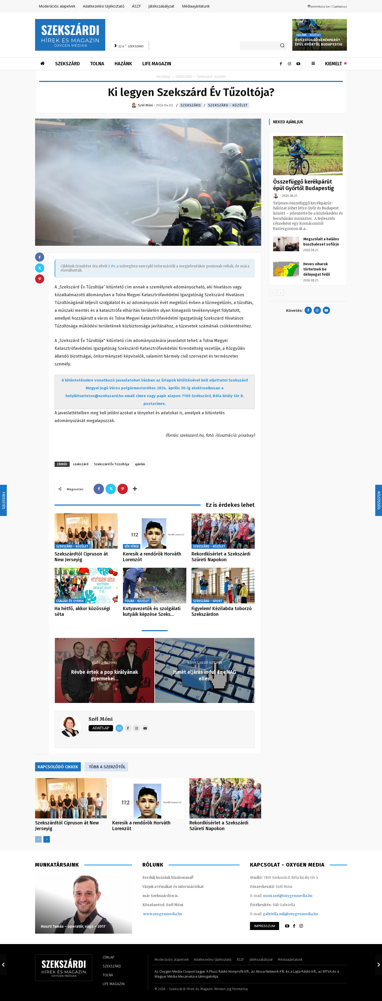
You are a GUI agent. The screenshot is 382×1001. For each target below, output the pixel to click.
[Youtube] (298, 64)
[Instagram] (289, 64)
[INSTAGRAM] (301, 926)
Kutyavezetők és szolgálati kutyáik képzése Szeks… (152, 611)
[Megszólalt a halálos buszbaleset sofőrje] (286, 244)
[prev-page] (38, 839)
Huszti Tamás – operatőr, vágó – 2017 (73, 926)
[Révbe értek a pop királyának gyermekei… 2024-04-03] (3, 964)
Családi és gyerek (70, 601)
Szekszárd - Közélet (228, 105)
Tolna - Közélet (137, 601)
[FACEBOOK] (294, 926)
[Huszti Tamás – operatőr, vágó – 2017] (83, 904)
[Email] (119, 728)
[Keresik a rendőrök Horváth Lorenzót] (154, 531)
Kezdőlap (163, 76)
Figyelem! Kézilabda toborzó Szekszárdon (222, 611)
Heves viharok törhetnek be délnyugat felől (316, 269)
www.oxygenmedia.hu (162, 914)
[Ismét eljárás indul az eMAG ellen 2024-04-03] (378, 964)
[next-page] (46, 839)
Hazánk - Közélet (309, 35)
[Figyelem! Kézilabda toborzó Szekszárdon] (223, 585)
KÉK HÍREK (131, 546)
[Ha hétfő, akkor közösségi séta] (86, 585)
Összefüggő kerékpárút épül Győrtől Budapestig (319, 42)
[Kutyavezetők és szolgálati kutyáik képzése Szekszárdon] (154, 585)
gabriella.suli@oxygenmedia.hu (290, 914)
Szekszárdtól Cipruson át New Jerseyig (81, 557)
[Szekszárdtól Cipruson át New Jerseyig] (86, 531)
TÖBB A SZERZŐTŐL (107, 766)
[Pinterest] (122, 489)
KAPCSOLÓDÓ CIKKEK (58, 766)
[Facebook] (280, 64)
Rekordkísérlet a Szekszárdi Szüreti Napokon (221, 557)
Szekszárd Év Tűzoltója (111, 464)
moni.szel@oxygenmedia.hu (287, 896)
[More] (134, 489)
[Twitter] (111, 489)
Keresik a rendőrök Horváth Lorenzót (152, 557)
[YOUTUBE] (287, 926)
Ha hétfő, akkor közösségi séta (82, 611)
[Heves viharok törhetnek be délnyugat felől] (286, 269)
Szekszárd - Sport (207, 601)
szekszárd (80, 464)
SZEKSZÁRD (183, 76)
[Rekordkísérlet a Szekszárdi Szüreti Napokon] (223, 531)
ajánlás (140, 464)
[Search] (282, 46)
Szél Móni (101, 719)
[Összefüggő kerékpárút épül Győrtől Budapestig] (308, 155)
